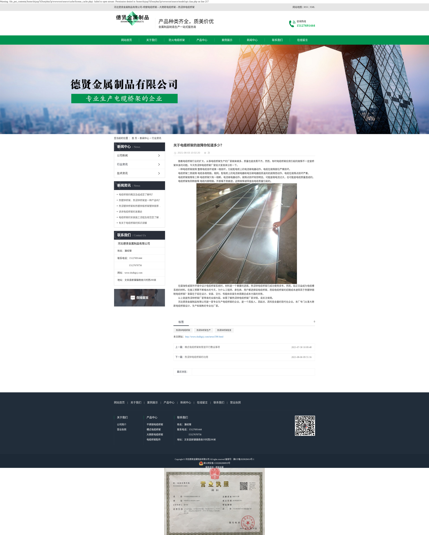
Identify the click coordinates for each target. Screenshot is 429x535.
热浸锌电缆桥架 (183, 330)
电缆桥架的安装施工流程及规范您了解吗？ (141, 217)
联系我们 (277, 40)
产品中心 (202, 40)
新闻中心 (252, 40)
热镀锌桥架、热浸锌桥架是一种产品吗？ (140, 200)
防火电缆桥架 (177, 40)
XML (312, 7)
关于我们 (151, 40)
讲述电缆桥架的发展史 (130, 211)
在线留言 (302, 40)
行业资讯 (156, 138)
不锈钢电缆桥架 (155, 424)
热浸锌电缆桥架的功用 (196, 357)
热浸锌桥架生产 (204, 330)
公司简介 (121, 424)
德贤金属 (220, 467)
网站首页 (126, 40)
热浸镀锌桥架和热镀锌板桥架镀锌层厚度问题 (141, 206)
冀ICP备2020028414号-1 (243, 459)
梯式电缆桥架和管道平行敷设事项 (202, 347)
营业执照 (235, 402)
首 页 (134, 138)
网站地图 (297, 7)
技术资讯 (122, 173)
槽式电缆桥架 (154, 429)
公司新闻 (122, 155)
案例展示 (227, 40)
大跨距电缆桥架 (155, 434)
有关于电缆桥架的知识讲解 (133, 223)
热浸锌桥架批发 (224, 330)
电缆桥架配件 (154, 439)
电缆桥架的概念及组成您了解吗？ (136, 194)
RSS (306, 7)
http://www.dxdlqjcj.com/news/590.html (204, 336)
